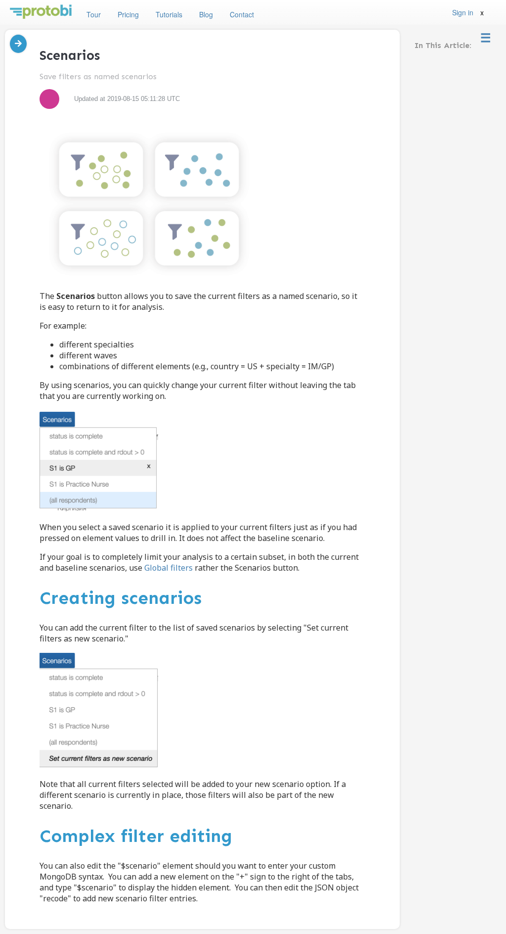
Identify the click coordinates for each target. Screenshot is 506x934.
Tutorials (169, 14)
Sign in (462, 12)
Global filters (168, 567)
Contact (242, 14)
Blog (206, 14)
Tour (93, 14)
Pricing (128, 14)
